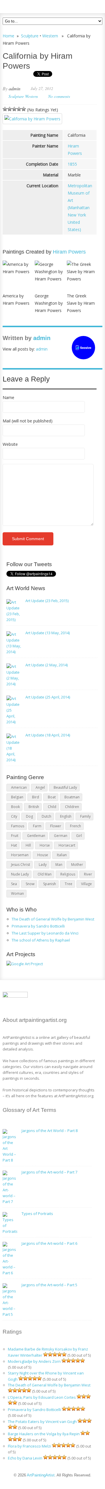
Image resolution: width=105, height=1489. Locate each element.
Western (50, 36)
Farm (37, 826)
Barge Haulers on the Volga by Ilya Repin (44, 1433)
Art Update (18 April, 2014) (47, 735)
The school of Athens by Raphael (41, 940)
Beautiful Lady (65, 787)
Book (15, 806)
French (75, 826)
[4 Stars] (19, 109)
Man (58, 864)
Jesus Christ (20, 864)
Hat (14, 845)
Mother (77, 864)
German (60, 835)
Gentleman (36, 835)
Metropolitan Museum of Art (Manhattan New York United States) (80, 207)
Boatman (72, 797)
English (65, 816)
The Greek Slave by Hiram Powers (81, 303)
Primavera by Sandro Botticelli (38, 926)
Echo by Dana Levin (25, 1458)
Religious (67, 874)
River (88, 874)
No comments (59, 96)
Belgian (17, 797)
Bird (35, 797)
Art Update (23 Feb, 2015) (47, 600)
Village (86, 883)
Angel (40, 787)
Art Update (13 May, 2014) (47, 632)
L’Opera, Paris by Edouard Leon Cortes (42, 1397)
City (14, 816)
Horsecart (67, 845)
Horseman (20, 854)
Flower (55, 826)
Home (8, 36)
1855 (72, 164)
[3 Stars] (14, 109)
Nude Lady (20, 874)
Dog (29, 816)
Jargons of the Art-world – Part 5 (49, 1284)
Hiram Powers (69, 252)
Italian (62, 854)
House (42, 854)
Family (85, 816)
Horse (45, 845)
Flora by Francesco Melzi (29, 1446)
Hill (28, 845)
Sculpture (29, 36)
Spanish (49, 883)
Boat (52, 797)
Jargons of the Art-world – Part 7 (49, 1172)
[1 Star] (5, 109)
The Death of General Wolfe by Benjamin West (53, 919)
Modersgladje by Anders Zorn (34, 1361)
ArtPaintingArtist (25, 5)
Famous (17, 826)
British (34, 806)
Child (52, 806)
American (19, 787)
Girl (79, 835)
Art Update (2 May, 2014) (46, 665)
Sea (14, 883)
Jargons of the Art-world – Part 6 (49, 1243)
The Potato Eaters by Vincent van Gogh (42, 1421)
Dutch (46, 816)
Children (72, 806)
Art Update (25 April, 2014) (47, 697)
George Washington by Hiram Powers (49, 303)
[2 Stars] (9, 109)
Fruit (14, 835)
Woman (17, 893)
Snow (30, 883)
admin (14, 88)
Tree (68, 883)
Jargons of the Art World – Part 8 (50, 1130)
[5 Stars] (23, 109)
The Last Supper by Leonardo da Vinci (45, 933)
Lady (43, 864)
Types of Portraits (37, 1213)
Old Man (45, 874)
